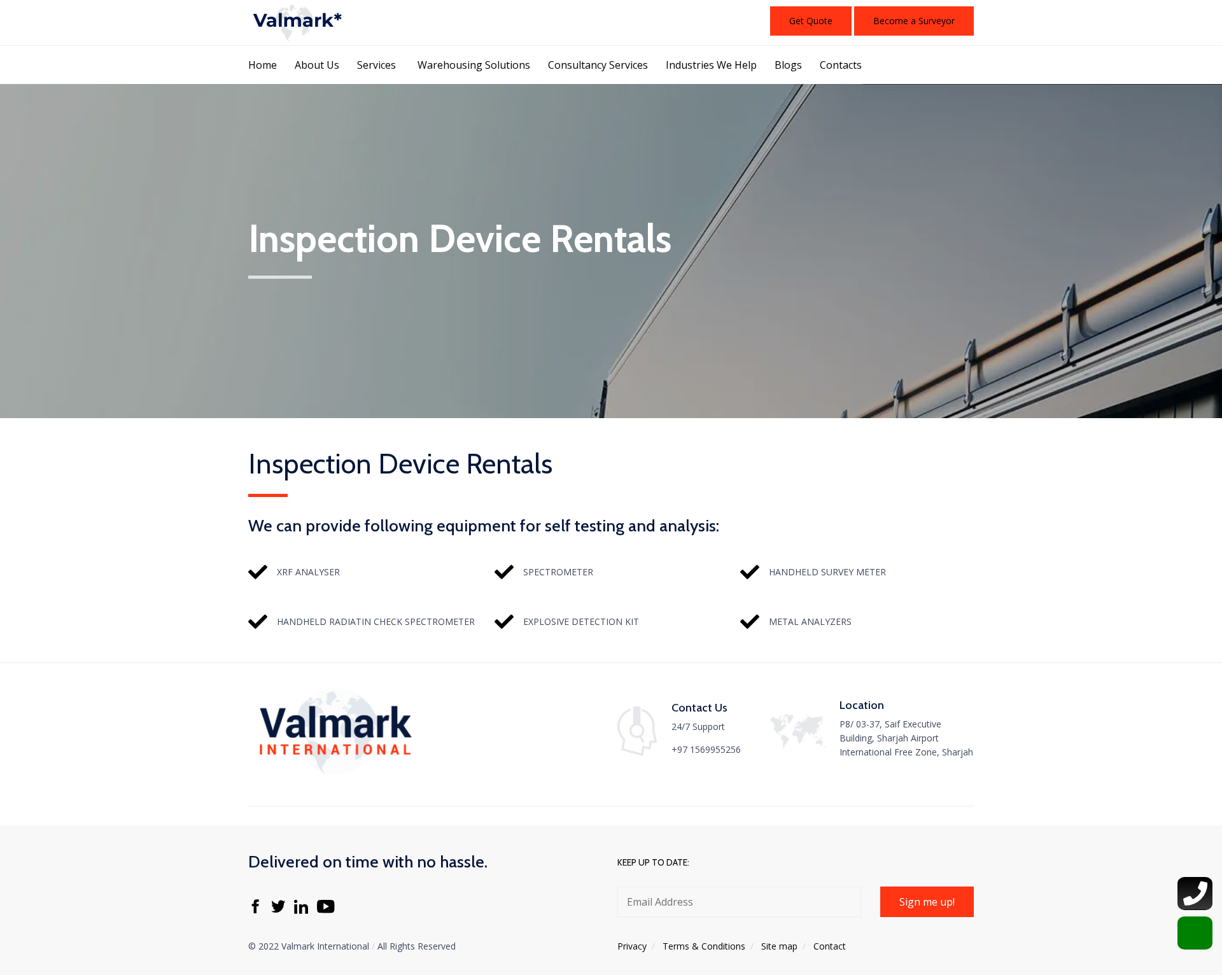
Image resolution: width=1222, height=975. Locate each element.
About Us (317, 65)
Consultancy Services (598, 65)
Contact (829, 946)
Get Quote (810, 21)
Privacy (632, 946)
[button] (927, 902)
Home (262, 65)
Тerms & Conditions (704, 946)
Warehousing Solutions (474, 65)
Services (376, 65)
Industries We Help (711, 65)
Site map (779, 946)
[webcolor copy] (334, 777)
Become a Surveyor (914, 21)
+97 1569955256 (706, 749)
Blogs (788, 65)
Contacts (841, 65)
